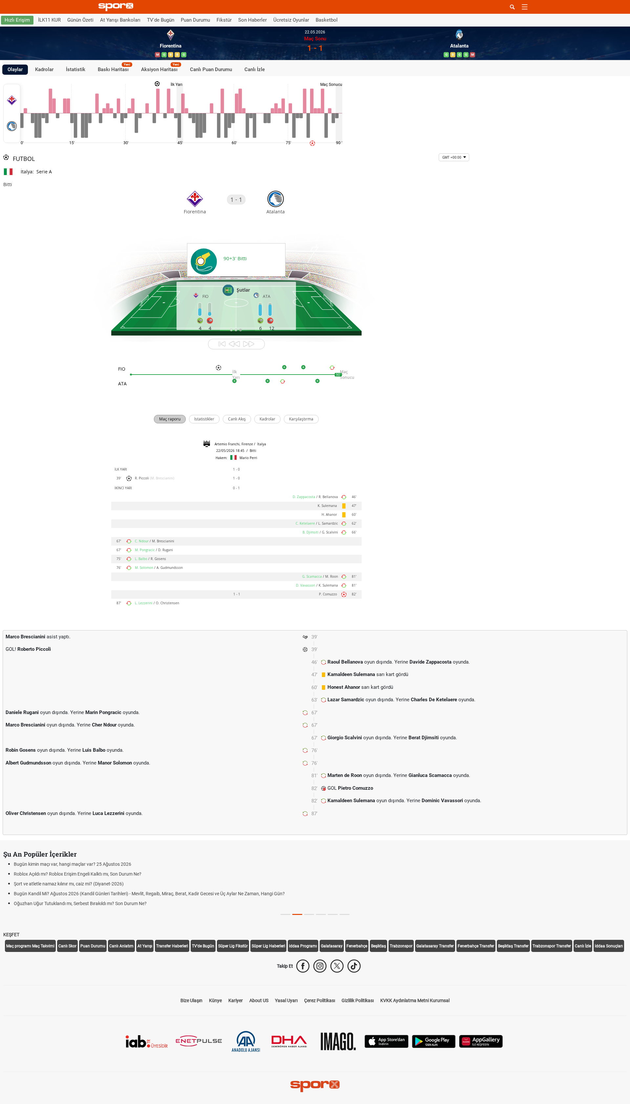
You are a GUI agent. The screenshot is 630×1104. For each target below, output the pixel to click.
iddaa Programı (303, 946)
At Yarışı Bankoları (120, 20)
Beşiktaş (378, 946)
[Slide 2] (309, 914)
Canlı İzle (254, 69)
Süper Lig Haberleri (268, 946)
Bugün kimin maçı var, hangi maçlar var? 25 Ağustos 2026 (72, 864)
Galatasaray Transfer (435, 946)
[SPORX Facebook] (303, 966)
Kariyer (235, 1000)
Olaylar (15, 69)
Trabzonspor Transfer (552, 946)
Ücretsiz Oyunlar (291, 20)
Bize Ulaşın (191, 1000)
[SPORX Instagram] (320, 966)
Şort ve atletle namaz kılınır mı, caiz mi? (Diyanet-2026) (69, 883)
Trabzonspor (401, 946)
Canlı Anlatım (121, 946)
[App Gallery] (481, 1041)
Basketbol (327, 20)
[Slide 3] (321, 914)
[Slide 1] (297, 914)
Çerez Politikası (319, 1000)
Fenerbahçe (356, 946)
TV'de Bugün (160, 20)
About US (258, 1000)
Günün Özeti (80, 20)
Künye (215, 1000)
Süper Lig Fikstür (233, 946)
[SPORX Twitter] (337, 966)
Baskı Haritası (114, 68)
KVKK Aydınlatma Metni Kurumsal (415, 1000)
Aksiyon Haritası (160, 68)
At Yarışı (144, 946)
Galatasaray (332, 946)
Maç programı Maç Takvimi (30, 946)
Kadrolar (44, 69)
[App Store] (387, 1041)
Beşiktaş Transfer (513, 946)
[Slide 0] (285, 914)
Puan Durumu (195, 20)
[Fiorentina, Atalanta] (11, 113)
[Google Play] (434, 1041)
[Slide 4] (333, 914)
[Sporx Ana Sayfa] (117, 7)
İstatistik (75, 69)
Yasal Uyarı (286, 1000)
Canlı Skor (67, 946)
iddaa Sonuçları (609, 946)
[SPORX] (315, 1086)
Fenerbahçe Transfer (476, 946)
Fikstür (224, 20)
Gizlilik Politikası (358, 1000)
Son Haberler (252, 20)
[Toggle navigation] (525, 6)
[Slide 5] (344, 914)
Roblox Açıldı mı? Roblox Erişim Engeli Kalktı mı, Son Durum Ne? (77, 874)
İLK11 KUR (49, 20)
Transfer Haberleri (172, 946)
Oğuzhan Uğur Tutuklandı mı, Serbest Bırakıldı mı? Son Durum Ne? (80, 903)
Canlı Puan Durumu (211, 69)
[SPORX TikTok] (354, 966)
